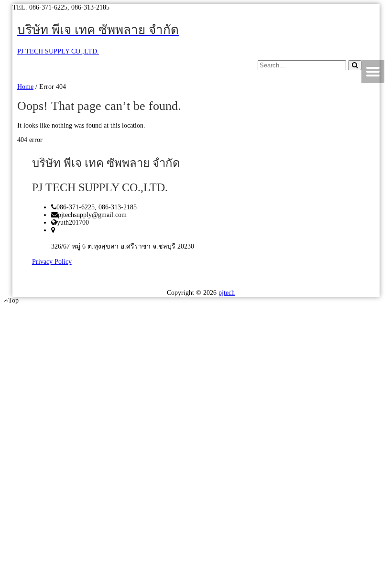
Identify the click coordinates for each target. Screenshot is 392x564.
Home (25, 86)
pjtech (226, 292)
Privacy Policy (52, 261)
